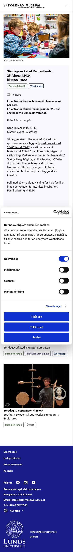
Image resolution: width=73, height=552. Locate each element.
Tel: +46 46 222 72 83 (15, 505)
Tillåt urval (36, 326)
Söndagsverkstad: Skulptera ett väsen (27, 347)
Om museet (10, 451)
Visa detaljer (54, 305)
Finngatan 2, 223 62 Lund (18, 494)
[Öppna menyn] (67, 6)
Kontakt (8, 470)
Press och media (13, 464)
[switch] (64, 270)
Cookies (34, 536)
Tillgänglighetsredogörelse (43, 531)
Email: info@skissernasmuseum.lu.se (24, 499)
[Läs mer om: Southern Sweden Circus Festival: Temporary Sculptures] (36, 406)
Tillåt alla (36, 316)
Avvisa (36, 337)
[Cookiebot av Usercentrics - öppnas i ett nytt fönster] (53, 212)
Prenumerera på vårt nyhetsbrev (22, 489)
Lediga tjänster (12, 458)
